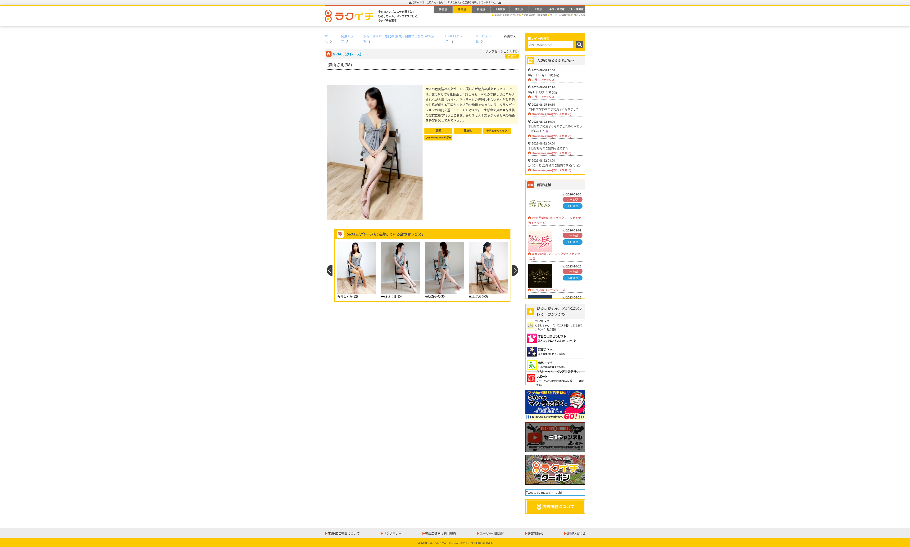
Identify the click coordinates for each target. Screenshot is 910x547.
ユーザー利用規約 (559, 15)
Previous (329, 270)
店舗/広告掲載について (506, 15)
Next (515, 270)
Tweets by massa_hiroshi (544, 492)
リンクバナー (392, 533)
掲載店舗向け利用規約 (440, 533)
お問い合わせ (578, 15)
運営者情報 (535, 533)
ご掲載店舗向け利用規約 (534, 15)
